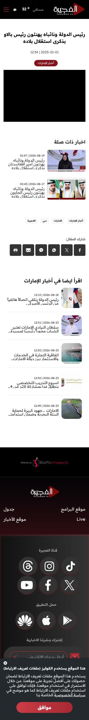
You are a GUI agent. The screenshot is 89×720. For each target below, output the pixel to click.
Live (81, 519)
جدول (9, 509)
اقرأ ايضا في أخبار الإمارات (53, 281)
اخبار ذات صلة (69, 142)
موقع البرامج (73, 509)
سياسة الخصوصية (69, 695)
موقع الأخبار (15, 519)
